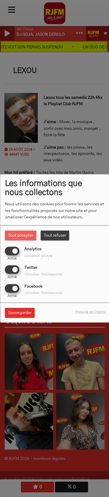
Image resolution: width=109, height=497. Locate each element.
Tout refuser (55, 235)
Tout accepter (20, 235)
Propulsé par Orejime (91, 311)
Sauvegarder (20, 312)
